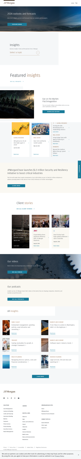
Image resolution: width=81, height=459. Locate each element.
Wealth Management (8, 431)
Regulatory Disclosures (41, 447)
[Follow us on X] (7, 398)
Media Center (25, 434)
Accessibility (21, 447)
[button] (78, 455)
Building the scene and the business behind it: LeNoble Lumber (20, 235)
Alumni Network (45, 422)
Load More (40, 376)
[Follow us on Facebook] (11, 398)
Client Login (44, 425)
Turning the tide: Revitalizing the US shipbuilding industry (59, 127)
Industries (24, 426)
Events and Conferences (28, 421)
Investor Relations (26, 432)
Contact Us (44, 427)
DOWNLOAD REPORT (53, 111)
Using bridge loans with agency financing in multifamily (60, 139)
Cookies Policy (30, 447)
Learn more (55, 131)
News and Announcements (28, 437)
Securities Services (7, 429)
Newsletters (25, 439)
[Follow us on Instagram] (14, 398)
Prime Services (6, 424)
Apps (23, 419)
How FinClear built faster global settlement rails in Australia (60, 236)
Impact (24, 424)
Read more (16, 154)
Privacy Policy (59, 456)
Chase (42, 408)
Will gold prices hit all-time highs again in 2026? (20, 143)
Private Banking (7, 426)
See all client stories (24, 208)
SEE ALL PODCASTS (18, 299)
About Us (24, 416)
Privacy (5, 447)
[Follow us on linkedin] (4, 398)
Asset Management (7, 408)
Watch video (36, 245)
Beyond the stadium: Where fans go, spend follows (59, 151)
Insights (24, 429)
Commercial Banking (8, 411)
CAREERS (24, 406)
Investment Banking (8, 416)
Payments (5, 421)
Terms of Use (13, 447)
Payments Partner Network (47, 413)
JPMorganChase (45, 411)
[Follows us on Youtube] (18, 398)
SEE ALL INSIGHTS (15, 81)
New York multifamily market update (40, 142)
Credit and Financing (8, 413)
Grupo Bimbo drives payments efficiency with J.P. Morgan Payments (39, 237)
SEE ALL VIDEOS (17, 272)
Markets (5, 418)
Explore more (17, 24)
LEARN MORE (16, 185)
